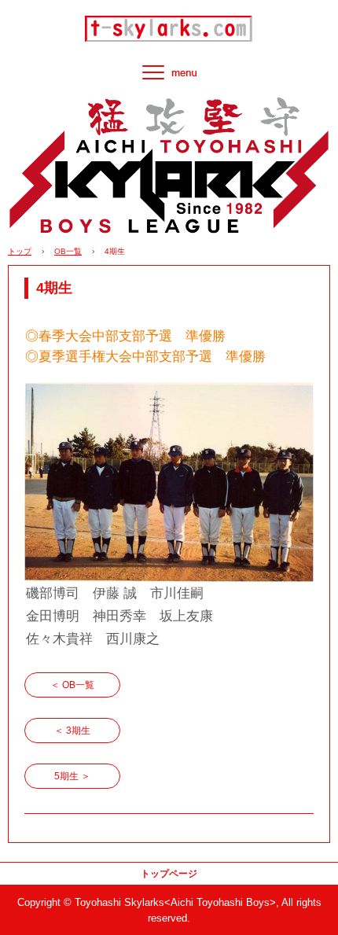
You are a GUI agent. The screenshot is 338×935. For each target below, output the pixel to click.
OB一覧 (68, 251)
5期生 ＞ (72, 776)
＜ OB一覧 (72, 684)
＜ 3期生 (72, 730)
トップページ (169, 873)
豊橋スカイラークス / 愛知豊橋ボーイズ (169, 25)
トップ (19, 251)
